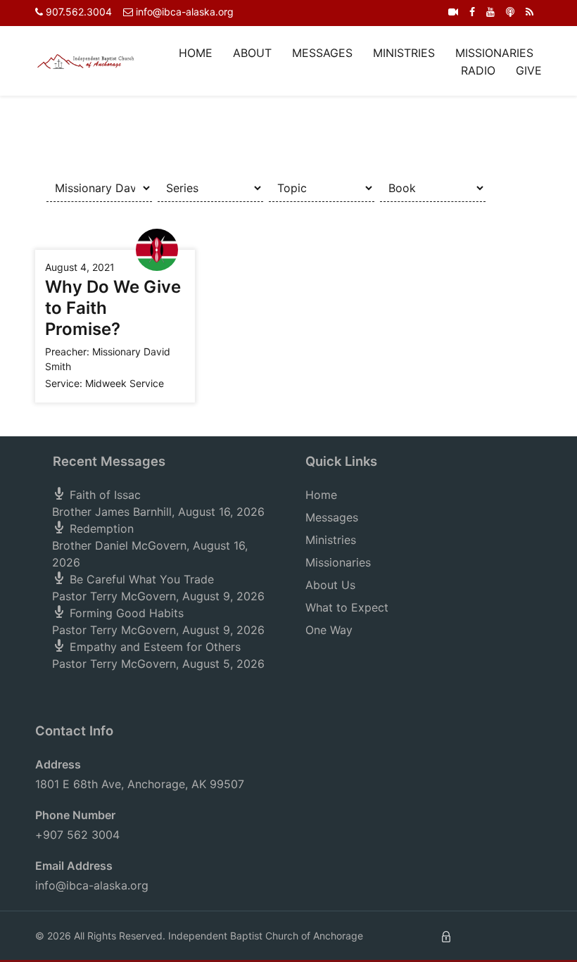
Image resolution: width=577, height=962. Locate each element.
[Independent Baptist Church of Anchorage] (86, 60)
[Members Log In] (446, 936)
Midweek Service (124, 383)
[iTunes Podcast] (510, 11)
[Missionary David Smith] (157, 249)
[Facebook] (472, 11)
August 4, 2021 (80, 267)
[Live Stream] (453, 11)
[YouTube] (490, 11)
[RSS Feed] (529, 11)
